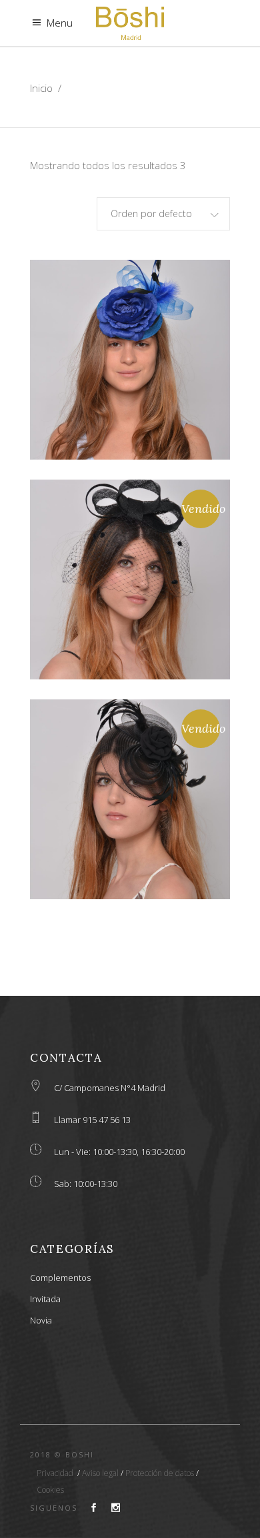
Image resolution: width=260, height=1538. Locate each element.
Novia (41, 1320)
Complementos (60, 1278)
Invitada (45, 1299)
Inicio (41, 88)
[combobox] (163, 213)
